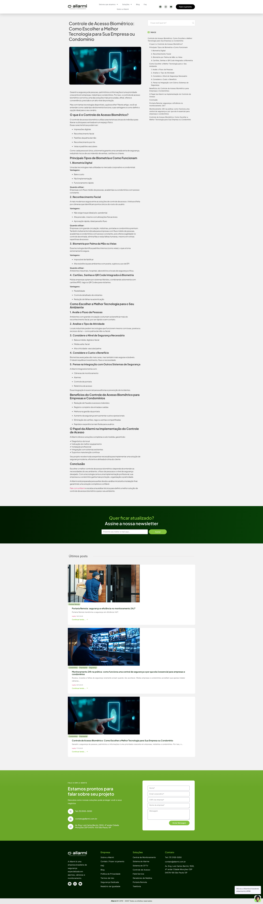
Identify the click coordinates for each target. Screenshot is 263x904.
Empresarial (83, 667)
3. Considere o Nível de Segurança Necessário (169, 76)
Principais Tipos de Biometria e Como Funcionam (168, 47)
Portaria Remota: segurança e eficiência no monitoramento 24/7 (166, 104)
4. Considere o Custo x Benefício (164, 79)
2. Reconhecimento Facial (161, 54)
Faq (145, 4)
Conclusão (153, 100)
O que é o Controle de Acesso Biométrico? (166, 44)
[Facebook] (160, 7)
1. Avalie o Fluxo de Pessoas (162, 69)
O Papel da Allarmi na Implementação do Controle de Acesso (170, 95)
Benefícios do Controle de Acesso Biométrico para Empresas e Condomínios (169, 89)
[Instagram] (166, 7)
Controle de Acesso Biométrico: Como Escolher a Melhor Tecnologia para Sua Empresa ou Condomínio (170, 39)
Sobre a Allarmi (123, 9)
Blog (138, 4)
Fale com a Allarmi (77, 488)
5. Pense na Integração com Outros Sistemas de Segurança (169, 84)
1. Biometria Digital (158, 51)
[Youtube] (171, 7)
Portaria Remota (74, 604)
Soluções (125, 4)
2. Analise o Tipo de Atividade (162, 73)
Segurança (92, 667)
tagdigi (74, 616)
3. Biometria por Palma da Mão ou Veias (166, 57)
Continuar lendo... (79, 619)
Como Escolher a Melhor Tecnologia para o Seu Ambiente (168, 65)
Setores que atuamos (107, 4)
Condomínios (73, 667)
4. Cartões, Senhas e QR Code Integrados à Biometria (172, 60)
